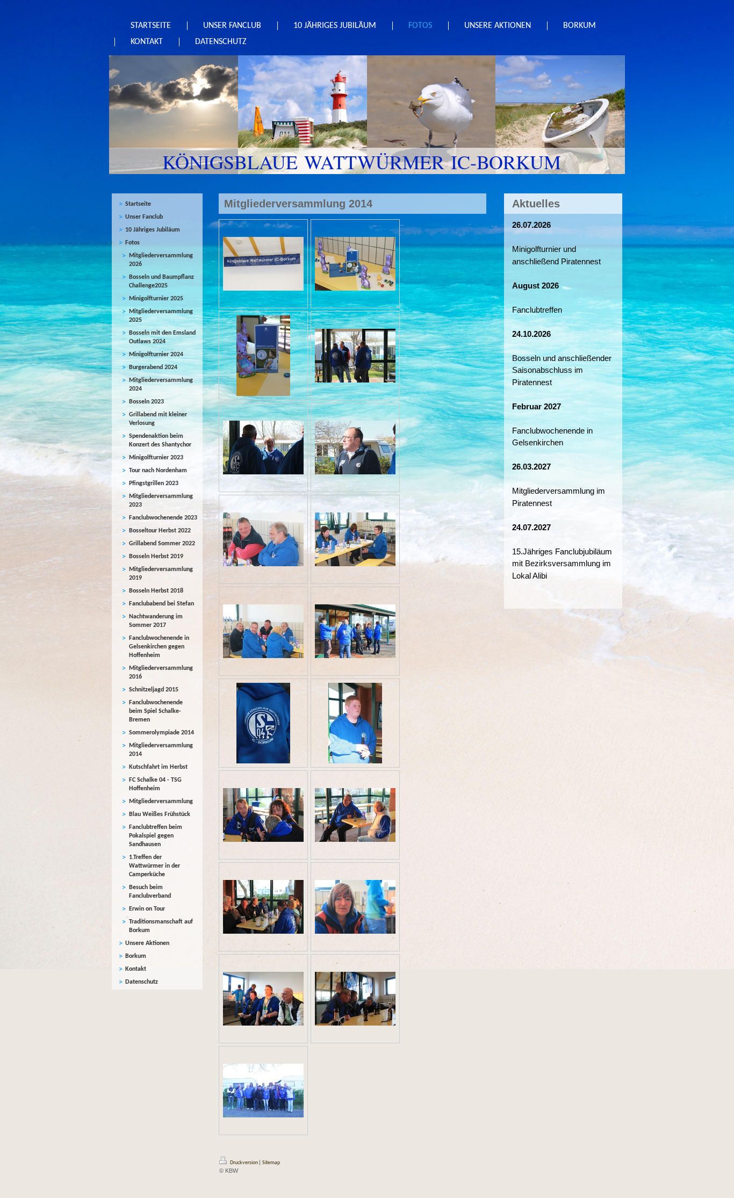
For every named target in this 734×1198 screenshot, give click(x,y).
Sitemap (271, 1163)
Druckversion (244, 1163)
